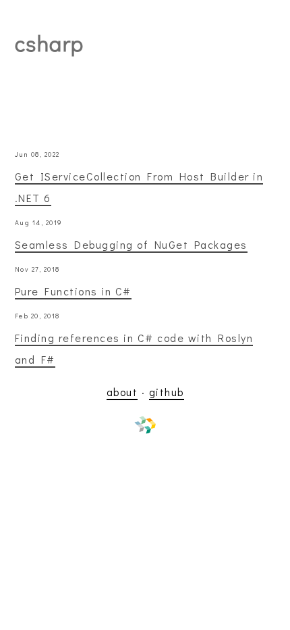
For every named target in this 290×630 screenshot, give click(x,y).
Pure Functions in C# (73, 291)
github (166, 392)
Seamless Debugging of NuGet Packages (131, 244)
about (122, 392)
